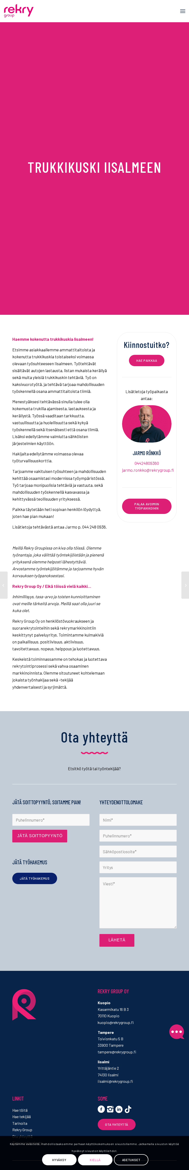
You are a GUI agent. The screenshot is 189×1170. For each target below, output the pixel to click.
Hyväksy (59, 1160)
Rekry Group (22, 1129)
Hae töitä (20, 1110)
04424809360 (147, 463)
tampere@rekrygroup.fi (117, 1051)
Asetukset (131, 1160)
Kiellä (95, 1160)
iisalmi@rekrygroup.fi (115, 1081)
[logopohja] (28, 11)
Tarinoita (19, 1123)
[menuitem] (182, 11)
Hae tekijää (21, 1116)
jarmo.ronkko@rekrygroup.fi (148, 470)
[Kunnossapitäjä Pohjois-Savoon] (4, 585)
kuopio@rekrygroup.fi (116, 1022)
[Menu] (182, 11)
